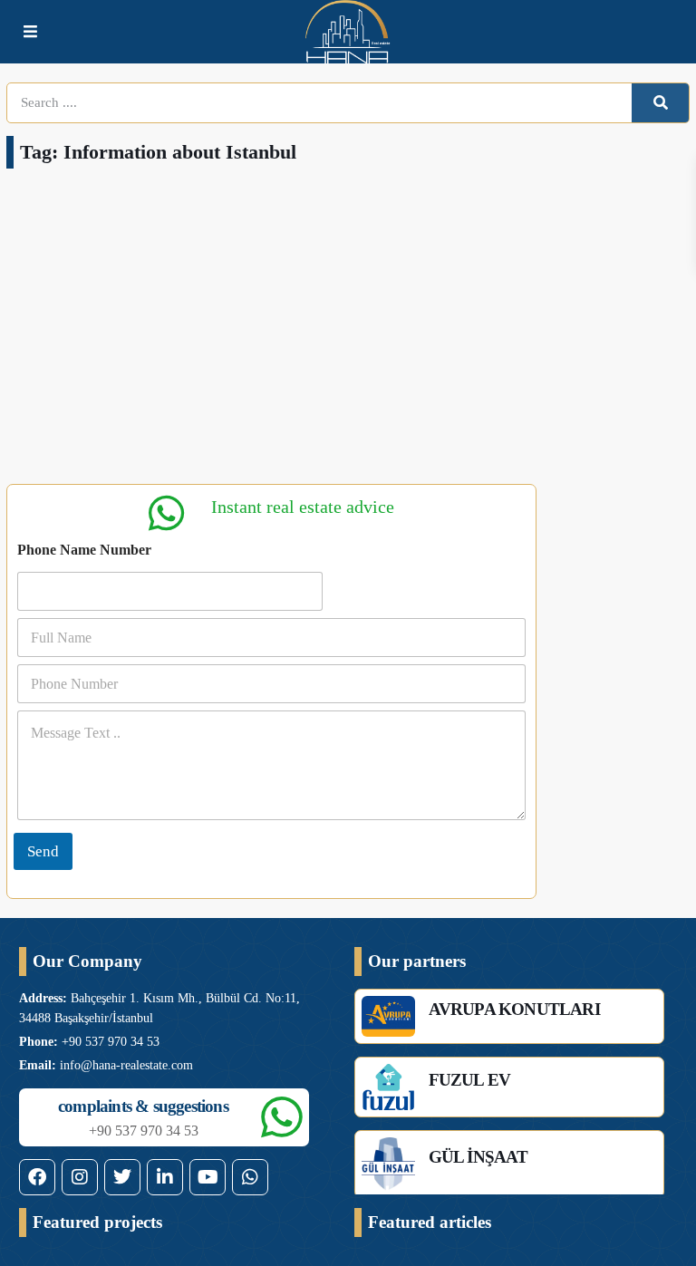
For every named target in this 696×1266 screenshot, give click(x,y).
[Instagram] (80, 1177)
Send (43, 851)
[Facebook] (37, 1177)
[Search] (660, 102)
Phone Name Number (84, 549)
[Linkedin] (165, 1177)
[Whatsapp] (250, 1177)
